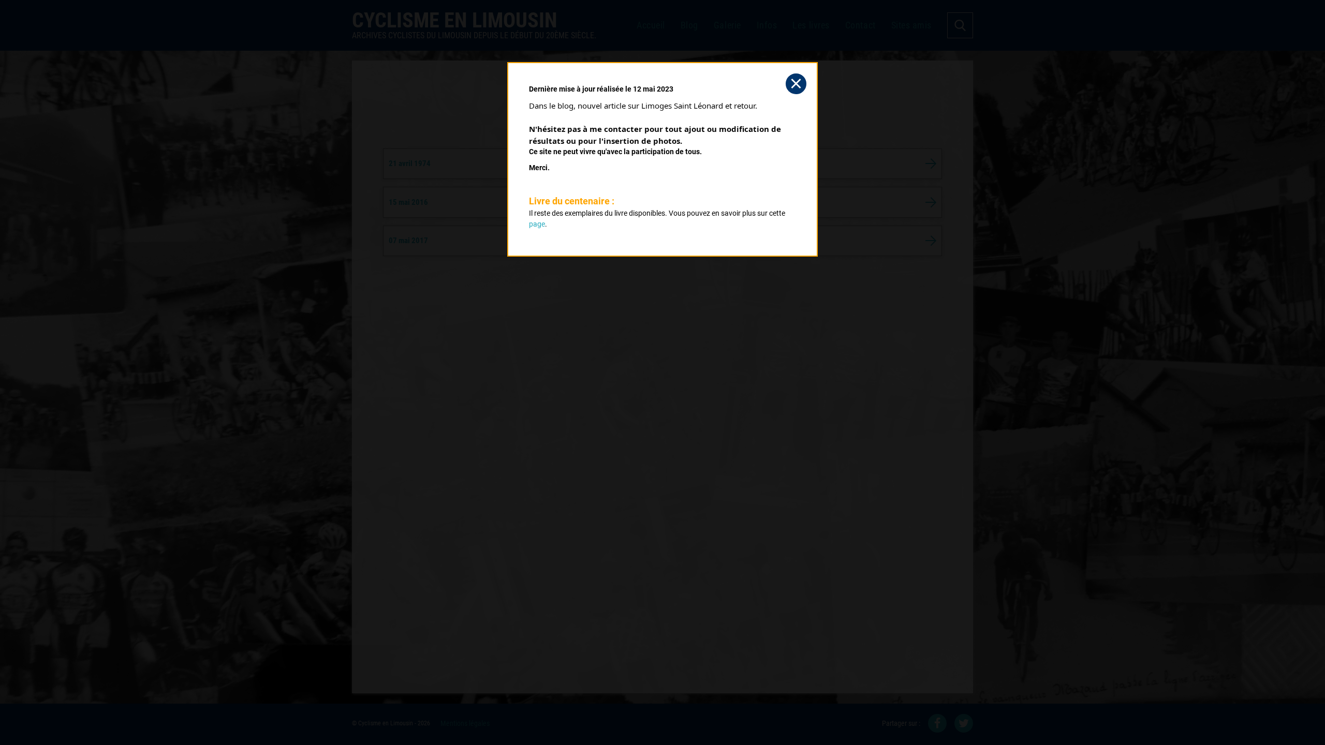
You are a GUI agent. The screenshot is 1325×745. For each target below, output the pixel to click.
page (537, 224)
